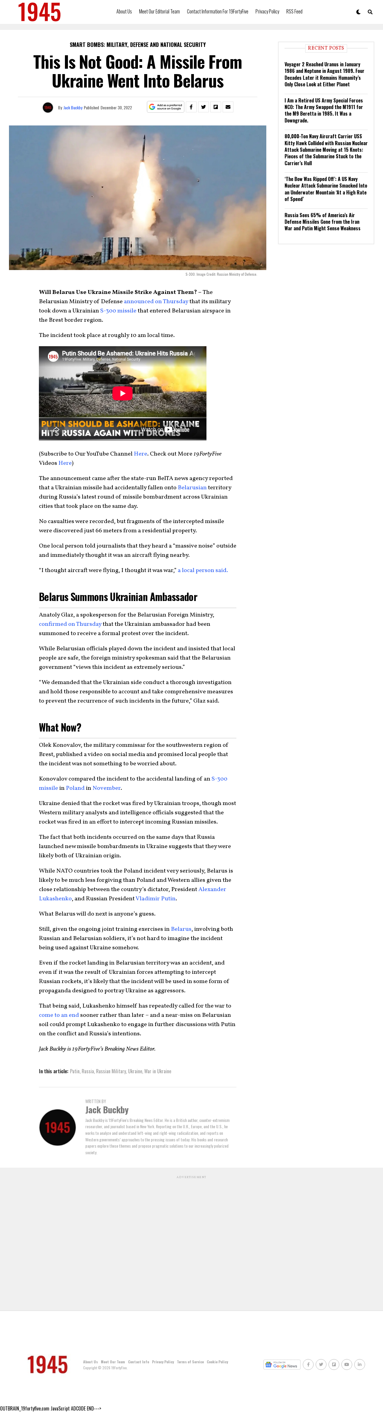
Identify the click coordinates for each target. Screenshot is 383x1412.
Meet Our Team (113, 1361)
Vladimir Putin (156, 899)
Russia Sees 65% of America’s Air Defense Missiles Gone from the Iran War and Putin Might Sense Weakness (323, 221)
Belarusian (192, 488)
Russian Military (111, 1071)
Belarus (181, 929)
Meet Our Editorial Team (159, 11)
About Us (124, 11)
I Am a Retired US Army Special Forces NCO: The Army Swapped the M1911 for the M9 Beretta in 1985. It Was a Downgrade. (324, 110)
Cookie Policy (217, 1361)
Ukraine (135, 1071)
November (106, 788)
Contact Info (138, 1361)
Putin (75, 1071)
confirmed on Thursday (70, 624)
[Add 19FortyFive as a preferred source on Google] (165, 107)
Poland (75, 788)
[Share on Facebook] (191, 107)
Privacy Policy (267, 11)
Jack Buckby (72, 107)
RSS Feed (294, 11)
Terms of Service (190, 1361)
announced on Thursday (156, 302)
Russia (88, 1071)
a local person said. (203, 570)
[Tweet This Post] (203, 107)
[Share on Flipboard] (215, 107)
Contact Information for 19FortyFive (217, 11)
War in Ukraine (157, 1071)
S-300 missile (118, 311)
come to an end (59, 1015)
